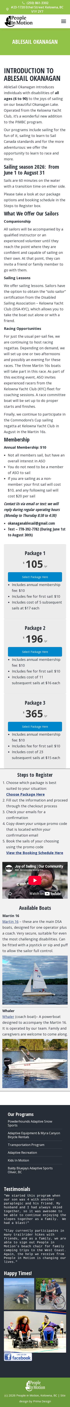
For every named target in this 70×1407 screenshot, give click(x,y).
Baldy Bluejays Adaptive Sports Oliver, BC (30, 1170)
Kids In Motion (18, 1160)
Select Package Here (35, 577)
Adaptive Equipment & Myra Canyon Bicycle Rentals (34, 1135)
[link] (25, 794)
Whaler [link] (8, 1016)
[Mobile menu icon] (63, 21)
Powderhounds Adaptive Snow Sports (30, 1123)
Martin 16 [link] (10, 921)
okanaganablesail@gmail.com (31, 523)
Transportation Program (26, 1145)
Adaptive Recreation (22, 1153)
